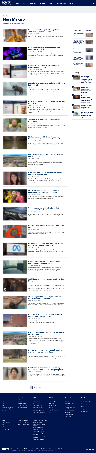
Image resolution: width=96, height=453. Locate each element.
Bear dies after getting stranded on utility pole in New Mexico (46, 84)
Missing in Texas (53, 409)
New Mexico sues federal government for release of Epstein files (44, 66)
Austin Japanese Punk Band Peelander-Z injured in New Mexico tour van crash (43, 191)
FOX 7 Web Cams (85, 408)
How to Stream (37, 400)
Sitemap (4, 410)
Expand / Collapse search (93, 3)
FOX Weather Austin (38, 407)
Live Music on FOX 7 (23, 405)
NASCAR (4, 428)
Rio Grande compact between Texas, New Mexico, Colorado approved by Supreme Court (46, 138)
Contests (20, 409)
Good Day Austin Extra (38, 409)
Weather (84, 398)
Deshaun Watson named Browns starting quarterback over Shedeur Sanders (78, 50)
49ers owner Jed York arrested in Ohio (78, 64)
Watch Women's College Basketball (39, 436)
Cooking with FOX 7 (22, 403)
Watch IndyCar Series (38, 431)
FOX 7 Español (36, 403)
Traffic (3, 401)
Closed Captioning (69, 410)
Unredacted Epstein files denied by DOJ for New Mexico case (46, 102)
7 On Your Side (52, 401)
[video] (15, 285)
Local (3, 400)
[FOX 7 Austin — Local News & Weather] (7, 3)
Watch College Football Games (39, 425)
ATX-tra (51, 412)
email (93, 449)
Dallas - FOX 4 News (23, 422)
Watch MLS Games (38, 441)
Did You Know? (84, 411)
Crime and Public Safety (7, 407)
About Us (68, 398)
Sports (4, 420)
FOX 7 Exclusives (54, 398)
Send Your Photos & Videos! (86, 405)
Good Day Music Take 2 (39, 410)
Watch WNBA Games (38, 439)
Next (39, 388)
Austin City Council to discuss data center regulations (86, 107)
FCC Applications (69, 414)
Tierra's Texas (36, 401)
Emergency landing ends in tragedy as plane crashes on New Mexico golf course (45, 351)
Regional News (23, 420)
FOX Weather (84, 410)
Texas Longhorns (6, 422)
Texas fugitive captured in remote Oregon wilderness (44, 120)
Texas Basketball (6, 429)
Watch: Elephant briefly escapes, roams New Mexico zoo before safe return (45, 298)
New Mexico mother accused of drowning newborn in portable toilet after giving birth (45, 369)
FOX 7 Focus (52, 403)
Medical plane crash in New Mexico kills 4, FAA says (46, 227)
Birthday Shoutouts (22, 400)
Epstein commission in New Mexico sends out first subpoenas (45, 156)
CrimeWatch (52, 400)
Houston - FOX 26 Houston (24, 424)
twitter (84, 449)
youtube (90, 449)
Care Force (52, 407)
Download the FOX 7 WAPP (86, 402)
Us (3, 16)
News (4, 398)
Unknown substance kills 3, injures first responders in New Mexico (43, 209)
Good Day (21, 398)
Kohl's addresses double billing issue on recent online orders (78, 35)
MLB (3, 426)
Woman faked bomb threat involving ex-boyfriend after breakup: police (44, 262)
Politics (3, 405)
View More (89, 30)
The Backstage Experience (39, 412)
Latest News (77, 30)
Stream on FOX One (40, 420)
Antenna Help (68, 416)
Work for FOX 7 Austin (70, 407)
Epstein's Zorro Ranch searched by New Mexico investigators (46, 333)
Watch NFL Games (38, 422)
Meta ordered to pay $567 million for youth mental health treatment (45, 48)
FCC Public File (68, 412)
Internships (67, 409)
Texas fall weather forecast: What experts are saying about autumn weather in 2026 (86, 99)
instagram (87, 449)
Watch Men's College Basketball (38, 433)
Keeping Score (21, 401)
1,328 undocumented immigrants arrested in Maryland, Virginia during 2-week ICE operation (78, 43)
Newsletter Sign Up (69, 403)
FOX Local (36, 398)
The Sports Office (37, 405)
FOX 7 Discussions (53, 410)
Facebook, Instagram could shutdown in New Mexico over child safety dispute (45, 244)
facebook (81, 449)
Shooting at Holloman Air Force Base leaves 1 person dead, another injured (45, 315)
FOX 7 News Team (69, 405)
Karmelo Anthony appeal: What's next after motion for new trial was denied (78, 57)
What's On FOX (68, 400)
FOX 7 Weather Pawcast (87, 400)
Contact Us (67, 401)
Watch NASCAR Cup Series (39, 429)
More (71, 3)
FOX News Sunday (6, 409)
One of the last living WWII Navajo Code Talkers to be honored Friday (43, 31)
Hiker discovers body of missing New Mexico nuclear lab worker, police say (45, 173)
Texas (3, 403)
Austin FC (4, 424)
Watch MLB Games (38, 427)
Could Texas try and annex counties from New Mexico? (46, 280)
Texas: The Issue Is (53, 405)
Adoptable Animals (22, 407)
